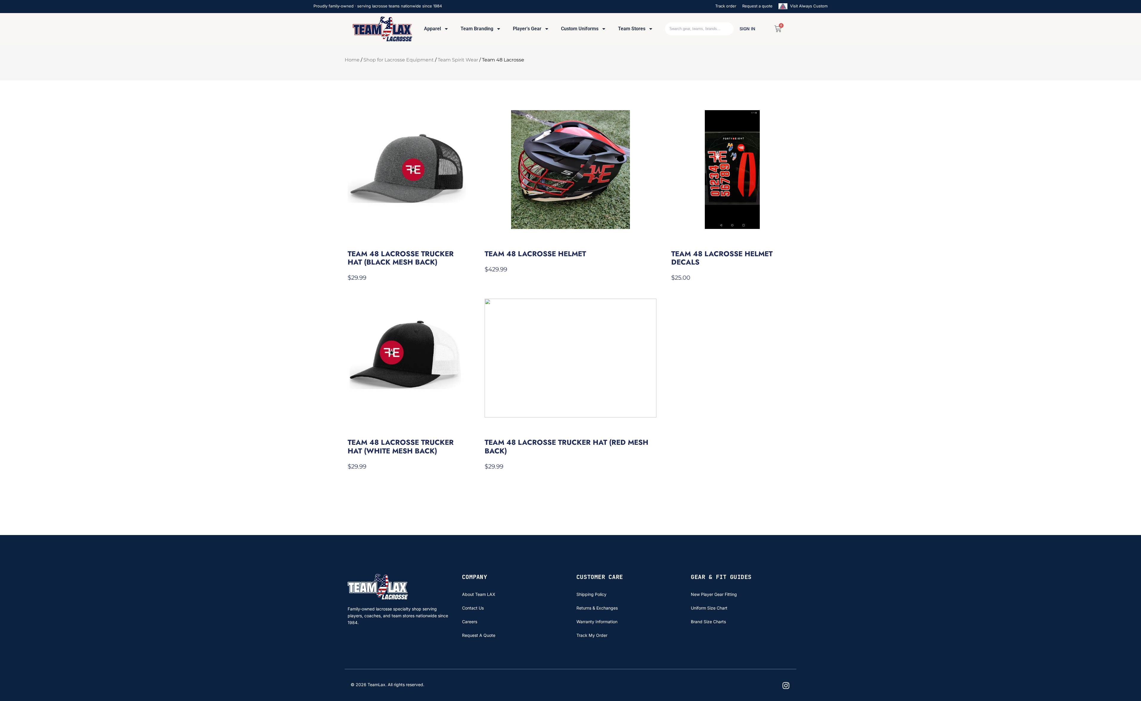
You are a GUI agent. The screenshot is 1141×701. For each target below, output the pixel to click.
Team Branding (477, 28)
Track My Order (591, 635)
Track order (725, 6)
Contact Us (473, 607)
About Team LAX (478, 594)
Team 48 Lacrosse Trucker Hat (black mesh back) (401, 258)
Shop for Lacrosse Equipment (398, 60)
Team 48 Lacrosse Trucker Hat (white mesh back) (401, 446)
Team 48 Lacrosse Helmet (535, 254)
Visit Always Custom (808, 6)
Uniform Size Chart (709, 607)
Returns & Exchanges (597, 607)
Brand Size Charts (708, 621)
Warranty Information (596, 621)
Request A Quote (478, 635)
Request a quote (757, 6)
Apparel (432, 28)
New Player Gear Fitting (714, 594)
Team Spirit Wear (458, 60)
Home (352, 60)
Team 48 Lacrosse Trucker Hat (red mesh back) (566, 446)
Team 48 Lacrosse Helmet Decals (722, 258)
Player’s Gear (527, 28)
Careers (469, 621)
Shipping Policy (591, 594)
